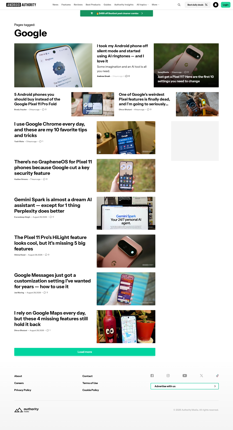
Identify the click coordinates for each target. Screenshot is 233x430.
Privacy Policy (22, 390)
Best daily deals (195, 4)
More (154, 4)
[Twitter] (201, 375)
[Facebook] (152, 375)
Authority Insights (123, 4)
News (55, 4)
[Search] (179, 5)
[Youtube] (185, 375)
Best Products (93, 4)
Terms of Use (90, 383)
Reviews (78, 4)
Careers (19, 383)
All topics (142, 4)
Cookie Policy (90, 390)
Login (226, 4)
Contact (87, 376)
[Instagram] (168, 375)
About (18, 376)
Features (66, 4)
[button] (116, 5)
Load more (85, 351)
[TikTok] (217, 375)
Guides (107, 4)
